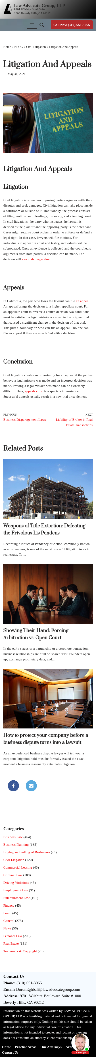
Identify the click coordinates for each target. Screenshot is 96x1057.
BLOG (18, 47)
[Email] (31, 785)
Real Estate (11, 943)
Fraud (7, 913)
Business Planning (16, 844)
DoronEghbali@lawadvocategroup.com (48, 989)
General (8, 920)
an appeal (82, 301)
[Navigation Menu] (32, 25)
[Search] (42, 25)
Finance (8, 905)
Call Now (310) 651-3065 (71, 25)
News (7, 928)
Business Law (13, 837)
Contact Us (10, 1052)
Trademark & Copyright (20, 951)
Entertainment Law (16, 898)
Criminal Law (12, 875)
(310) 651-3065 (29, 983)
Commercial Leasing (17, 867)
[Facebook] (13, 785)
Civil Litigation (36, 47)
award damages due (36, 259)
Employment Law (15, 890)
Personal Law (12, 936)
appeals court (34, 391)
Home (7, 47)
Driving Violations (16, 882)
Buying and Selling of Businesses (26, 852)
